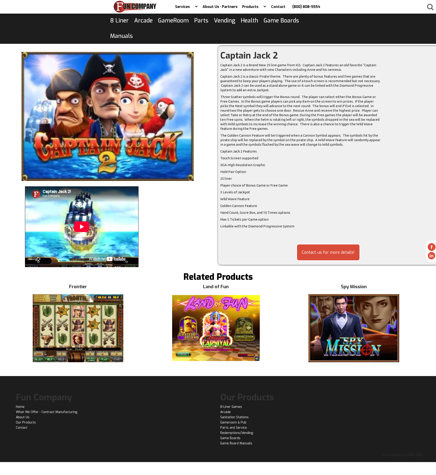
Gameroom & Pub (233, 422)
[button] (196, 7)
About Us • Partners (220, 6)
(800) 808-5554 (306, 6)
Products (250, 6)
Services (182, 6)
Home (20, 407)
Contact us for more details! (328, 252)
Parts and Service (233, 428)
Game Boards (230, 438)
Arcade (225, 412)
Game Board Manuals (236, 443)
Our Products (26, 422)
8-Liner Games (231, 407)
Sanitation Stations (234, 417)
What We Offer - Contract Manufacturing (46, 412)
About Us (23, 417)
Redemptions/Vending (236, 433)
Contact (278, 6)
